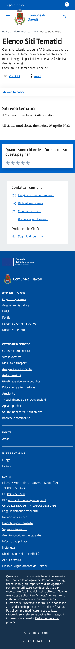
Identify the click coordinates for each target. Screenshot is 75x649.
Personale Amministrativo (19, 323)
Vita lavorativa (11, 356)
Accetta (40, 641)
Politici (6, 317)
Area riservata (11, 559)
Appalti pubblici (12, 405)
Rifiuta (40, 633)
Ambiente (8, 393)
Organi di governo (14, 299)
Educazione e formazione (18, 387)
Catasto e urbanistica (16, 350)
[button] (15, 4)
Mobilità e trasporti (14, 363)
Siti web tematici (13, 92)
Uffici (5, 311)
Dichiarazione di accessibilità (21, 553)
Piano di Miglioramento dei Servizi (24, 565)
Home (5, 31)
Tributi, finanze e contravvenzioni (24, 399)
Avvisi (6, 439)
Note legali (9, 547)
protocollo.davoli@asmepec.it (27, 500)
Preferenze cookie (34, 614)
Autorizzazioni (11, 375)
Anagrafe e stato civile (17, 369)
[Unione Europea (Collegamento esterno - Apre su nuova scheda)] (37, 262)
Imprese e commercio (16, 418)
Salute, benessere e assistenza (22, 411)
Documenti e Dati (13, 329)
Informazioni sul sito (24, 31)
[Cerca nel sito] (64, 17)
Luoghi (6, 460)
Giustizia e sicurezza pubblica (21, 381)
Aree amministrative (15, 305)
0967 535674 (16, 488)
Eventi (6, 466)
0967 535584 (16, 494)
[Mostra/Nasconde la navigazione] (7, 17)
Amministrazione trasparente (21, 535)
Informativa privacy (15, 541)
